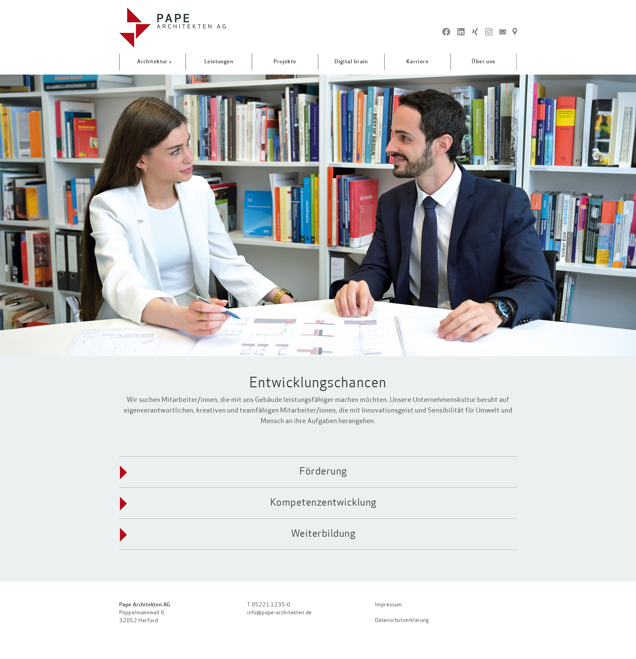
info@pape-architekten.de (279, 613)
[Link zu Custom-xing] (475, 32)
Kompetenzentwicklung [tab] (323, 503)
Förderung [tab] (323, 472)
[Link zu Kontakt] (502, 32)
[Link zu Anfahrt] (515, 32)
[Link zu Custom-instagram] (489, 32)
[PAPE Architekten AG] (173, 28)
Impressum (388, 605)
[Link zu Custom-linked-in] (461, 32)
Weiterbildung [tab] (323, 534)
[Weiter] (630, 215)
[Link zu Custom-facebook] (446, 32)
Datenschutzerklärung (402, 620)
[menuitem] (152, 62)
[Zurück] (6, 215)
